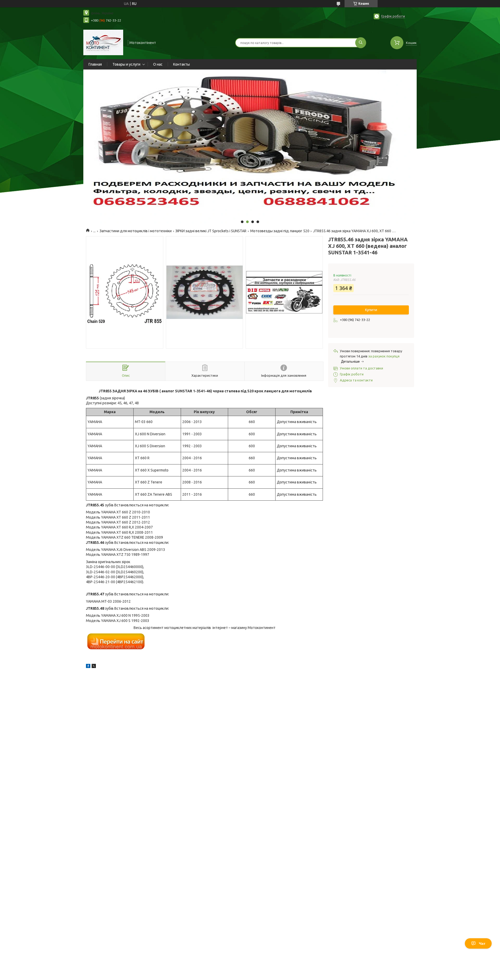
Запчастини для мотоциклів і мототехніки (135, 231)
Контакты (181, 64)
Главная (95, 64)
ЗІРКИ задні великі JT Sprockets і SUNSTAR (210, 231)
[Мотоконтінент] (103, 42)
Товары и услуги (126, 64)
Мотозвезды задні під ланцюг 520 (279, 231)
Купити (371, 310)
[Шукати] (360, 42)
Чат (482, 943)
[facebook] (88, 667)
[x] (94, 667)
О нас (157, 64)
